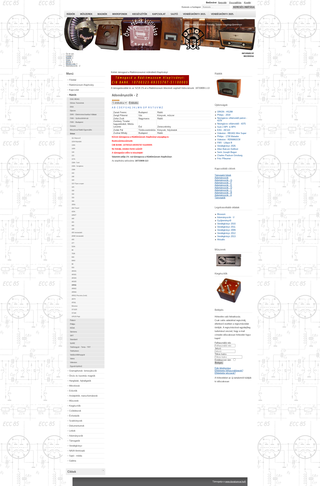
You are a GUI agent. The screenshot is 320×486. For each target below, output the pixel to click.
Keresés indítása (243, 7)
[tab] (103, 470)
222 (73, 155)
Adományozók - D (223, 187)
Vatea (72, 359)
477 (73, 243)
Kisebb (247, 2)
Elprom (73, 111)
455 (73, 239)
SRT (72, 336)
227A (73, 159)
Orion (72, 134)
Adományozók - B (223, 192)
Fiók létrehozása (223, 368)
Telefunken (74, 351)
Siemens (73, 332)
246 (73, 176)
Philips (72, 324)
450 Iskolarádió (77, 232)
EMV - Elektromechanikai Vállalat (83, 114)
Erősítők (73, 391)
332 (73, 194)
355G (73, 204)
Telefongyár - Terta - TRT (80, 347)
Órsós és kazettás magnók (82, 376)
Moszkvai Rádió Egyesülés (81, 130)
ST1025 (74, 309)
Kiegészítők (139, 14)
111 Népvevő (76, 138)
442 (73, 225)
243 (73, 173)
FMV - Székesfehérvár (79, 118)
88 (72, 264)
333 (73, 197)
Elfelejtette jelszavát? (225, 373)
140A (73, 148)
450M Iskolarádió (78, 236)
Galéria (72, 461)
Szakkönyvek (75, 421)
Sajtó (174, 14)
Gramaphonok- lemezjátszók (83, 371)
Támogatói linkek (223, 175)
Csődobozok (75, 411)
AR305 (74, 281)
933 (73, 267)
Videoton (73, 362)
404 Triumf (75, 208)
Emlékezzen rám (223, 360)
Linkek (72, 431)
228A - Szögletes (77, 166)
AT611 (74, 302)
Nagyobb (222, 2)
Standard (73, 339)
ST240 (74, 313)
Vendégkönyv (75, 446)
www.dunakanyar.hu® (235, 481)
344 (73, 201)
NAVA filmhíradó (77, 451)
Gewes (73, 126)
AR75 (74, 299)
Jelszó (218, 348)
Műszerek (86, 14)
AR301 (74, 274)
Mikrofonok (119, 14)
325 (73, 187)
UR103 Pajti (76, 316)
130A (73, 145)
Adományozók (76, 436)
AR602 (74, 288)
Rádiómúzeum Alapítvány (81, 85)
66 (72, 250)
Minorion (75, 306)
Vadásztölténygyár (77, 355)
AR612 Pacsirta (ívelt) (79, 295)
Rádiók (71, 14)
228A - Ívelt (76, 162)
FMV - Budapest (76, 122)
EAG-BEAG (75, 99)
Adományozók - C (223, 190)
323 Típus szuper (78, 183)
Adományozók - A (223, 195)
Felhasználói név (223, 343)
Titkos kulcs (220, 354)
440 (73, 218)
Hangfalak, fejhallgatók (80, 381)
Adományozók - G (223, 180)
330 (73, 190)
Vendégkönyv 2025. (222, 14)
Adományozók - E (223, 185)
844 (73, 257)
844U (73, 260)
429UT (74, 215)
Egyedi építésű (76, 366)
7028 (73, 253)
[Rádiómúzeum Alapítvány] (150, 84)
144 (73, 152)
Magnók (102, 14)
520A (73, 246)
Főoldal (72, 80)
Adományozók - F (223, 182)
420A (73, 211)
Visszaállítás (235, 2)
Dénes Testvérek (77, 103)
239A (73, 169)
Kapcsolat (159, 14)
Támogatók (74, 441)
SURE (72, 343)
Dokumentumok (76, 426)
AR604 (74, 292)
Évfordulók (74, 416)
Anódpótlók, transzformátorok (83, 396)
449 (73, 229)
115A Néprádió (77, 141)
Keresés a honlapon (191, 7)
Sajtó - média (75, 456)
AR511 (74, 285)
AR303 (74, 278)
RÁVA (72, 328)
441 (73, 222)
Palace (73, 320)
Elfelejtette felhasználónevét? (229, 370)
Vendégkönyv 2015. (194, 14)
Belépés (219, 363)
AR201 (74, 271)
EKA (72, 107)
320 (73, 180)
